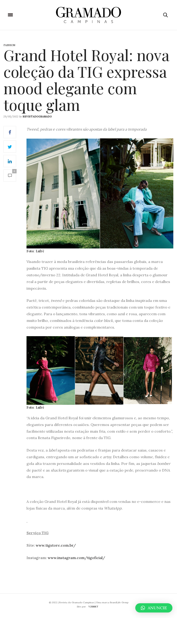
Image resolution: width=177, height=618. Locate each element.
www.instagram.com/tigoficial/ (76, 557)
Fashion (9, 45)
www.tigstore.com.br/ (56, 545)
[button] (153, 607)
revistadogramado (37, 116)
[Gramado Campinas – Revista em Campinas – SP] (88, 15)
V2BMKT (93, 606)
